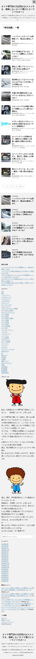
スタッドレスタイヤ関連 (9, 308)
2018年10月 (5, 567)
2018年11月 (5, 565)
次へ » (22, 186)
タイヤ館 (4, 328)
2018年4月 (4, 579)
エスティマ (5, 303)
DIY (23, 43)
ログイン (4, 618)
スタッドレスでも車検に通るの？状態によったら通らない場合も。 (23, 108)
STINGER (21, 655)
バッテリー (28, 146)
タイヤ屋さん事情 (20, 60)
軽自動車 (4, 369)
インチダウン (5, 301)
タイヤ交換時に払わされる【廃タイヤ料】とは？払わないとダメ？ (23, 254)
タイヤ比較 (5, 320)
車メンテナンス (29, 43)
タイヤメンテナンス (8, 312)
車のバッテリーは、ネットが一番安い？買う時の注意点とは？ (23, 171)
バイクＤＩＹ (5, 334)
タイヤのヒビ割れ (7, 310)
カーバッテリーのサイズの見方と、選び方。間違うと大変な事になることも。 (23, 156)
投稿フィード (5, 620)
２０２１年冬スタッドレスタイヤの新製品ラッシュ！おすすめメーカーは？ (23, 228)
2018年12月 (5, 563)
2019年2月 (4, 559)
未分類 (3, 357)
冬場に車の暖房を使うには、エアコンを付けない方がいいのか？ (23, 95)
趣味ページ (5, 361)
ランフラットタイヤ (8, 349)
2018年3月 (4, 581)
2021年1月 (4, 548)
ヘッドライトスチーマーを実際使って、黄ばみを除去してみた (23, 38)
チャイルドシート (7, 330)
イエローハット (6, 297)
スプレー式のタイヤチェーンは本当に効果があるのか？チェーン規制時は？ (23, 124)
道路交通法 (22, 115)
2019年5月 (4, 556)
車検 (17, 115)
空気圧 (3, 359)
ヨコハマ (4, 347)
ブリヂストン (5, 339)
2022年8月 (4, 544)
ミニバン (4, 345)
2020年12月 (5, 550)
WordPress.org (6, 624)
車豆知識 (14, 45)
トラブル (4, 332)
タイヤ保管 (5, 316)
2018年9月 (4, 569)
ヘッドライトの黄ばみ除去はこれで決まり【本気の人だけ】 (23, 214)
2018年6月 (4, 575)
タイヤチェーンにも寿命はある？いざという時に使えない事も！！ (23, 241)
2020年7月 (4, 552)
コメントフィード (7, 622)
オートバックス (6, 305)
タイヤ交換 (5, 314)
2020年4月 (4, 554)
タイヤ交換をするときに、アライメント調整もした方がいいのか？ (23, 54)
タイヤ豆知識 (5, 326)
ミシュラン (5, 343)
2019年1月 (4, 561)
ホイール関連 (5, 341)
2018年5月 (4, 577)
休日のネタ (5, 351)
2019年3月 (4, 558)
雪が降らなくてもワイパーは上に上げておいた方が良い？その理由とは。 (23, 82)
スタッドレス (5, 307)
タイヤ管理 (5, 322)
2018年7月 (4, 573)
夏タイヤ (4, 355)
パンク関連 (5, 338)
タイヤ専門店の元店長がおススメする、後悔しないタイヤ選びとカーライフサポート (18, 9)
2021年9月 (4, 546)
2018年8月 (4, 571)
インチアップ (5, 299)
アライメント (25, 58)
